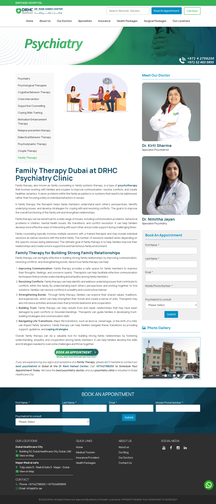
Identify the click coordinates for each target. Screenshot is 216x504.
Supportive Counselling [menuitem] (31, 106)
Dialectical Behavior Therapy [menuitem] (34, 137)
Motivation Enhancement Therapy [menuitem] (32, 121)
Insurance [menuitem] (104, 21)
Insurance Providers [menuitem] (87, 457)
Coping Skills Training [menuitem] (30, 112)
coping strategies (57, 329)
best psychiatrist (26, 366)
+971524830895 (56, 484)
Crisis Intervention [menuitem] (28, 99)
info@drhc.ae (34, 488)
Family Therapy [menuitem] (27, 157)
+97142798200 (105, 366)
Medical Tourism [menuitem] (85, 452)
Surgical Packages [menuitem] (155, 21)
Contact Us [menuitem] (125, 463)
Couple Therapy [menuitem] (27, 151)
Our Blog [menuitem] (124, 452)
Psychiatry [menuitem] (24, 78)
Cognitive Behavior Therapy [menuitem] (34, 92)
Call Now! (192, 11)
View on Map (26, 455)
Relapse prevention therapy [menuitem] (34, 130)
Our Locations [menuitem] (181, 21)
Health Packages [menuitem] (127, 21)
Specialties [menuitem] (85, 21)
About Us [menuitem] (45, 21)
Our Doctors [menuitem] (64, 21)
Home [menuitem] (29, 21)
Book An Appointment (166, 11)
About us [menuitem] (124, 447)
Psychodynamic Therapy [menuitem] (32, 144)
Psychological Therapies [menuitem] (32, 85)
